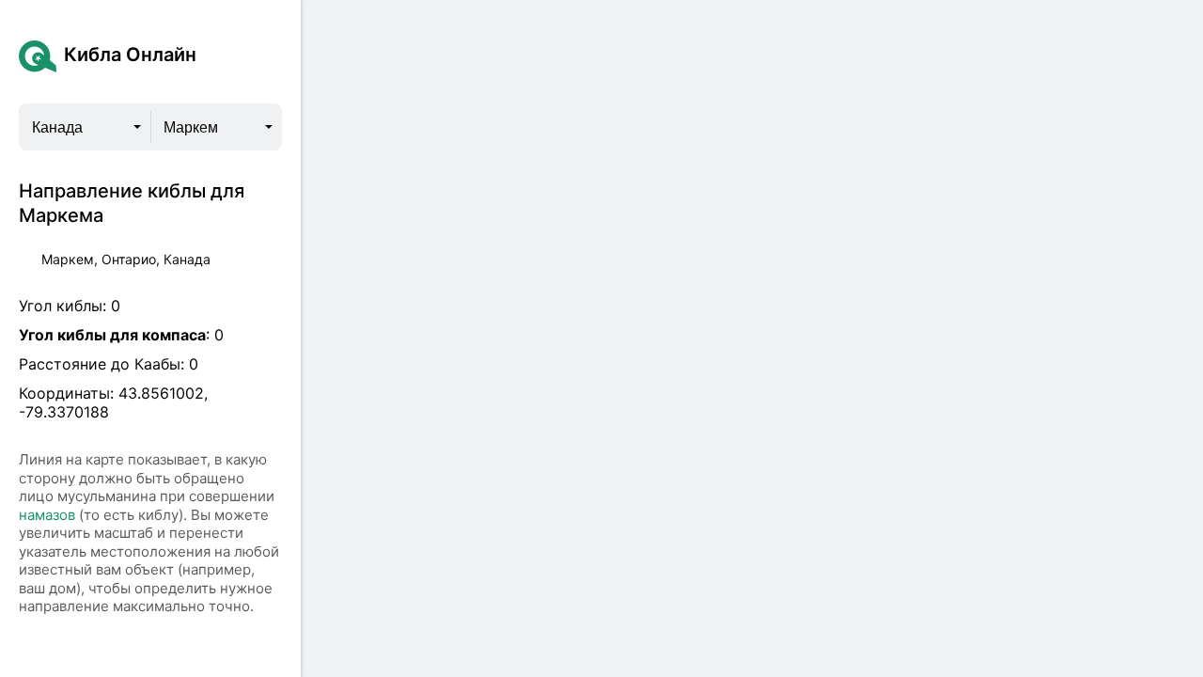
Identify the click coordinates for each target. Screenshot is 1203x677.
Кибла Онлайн (130, 54)
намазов (47, 515)
